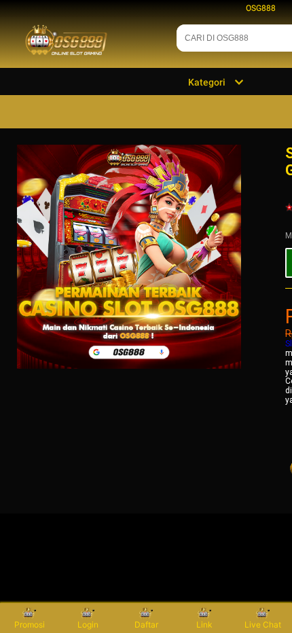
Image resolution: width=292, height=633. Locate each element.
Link (204, 624)
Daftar (146, 624)
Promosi (29, 624)
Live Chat (262, 624)
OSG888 (261, 8)
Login (87, 624)
